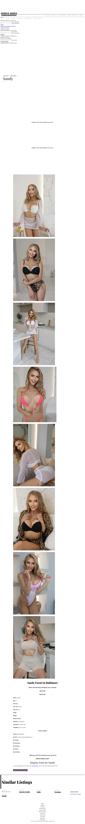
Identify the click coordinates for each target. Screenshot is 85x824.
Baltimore (13, 75)
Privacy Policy (42, 813)
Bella (39, 792)
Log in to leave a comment (75, 794)
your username (15, 22)
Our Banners (42, 806)
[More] (23, 85)
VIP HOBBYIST (34, 765)
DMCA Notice (42, 818)
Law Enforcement (43, 819)
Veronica (57, 792)
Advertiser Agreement (42, 811)
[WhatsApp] (19, 85)
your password (15, 23)
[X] (10, 85)
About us (42, 803)
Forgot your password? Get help (8, 26)
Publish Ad (42, 805)
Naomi (4, 796)
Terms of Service (42, 814)
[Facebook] (5, 85)
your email (14, 31)
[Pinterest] (14, 85)
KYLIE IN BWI (24, 792)
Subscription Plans (42, 808)
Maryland (6, 75)
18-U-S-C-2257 (42, 816)
